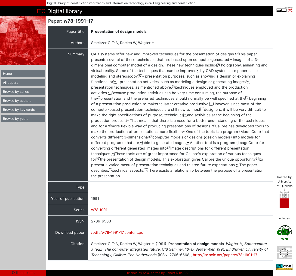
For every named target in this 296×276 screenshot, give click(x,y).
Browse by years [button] (15, 118)
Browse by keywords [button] (19, 109)
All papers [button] (10, 82)
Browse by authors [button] (17, 100)
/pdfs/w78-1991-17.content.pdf (118, 232)
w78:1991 (99, 209)
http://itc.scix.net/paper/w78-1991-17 (225, 254)
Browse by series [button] (16, 91)
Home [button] (7, 73)
